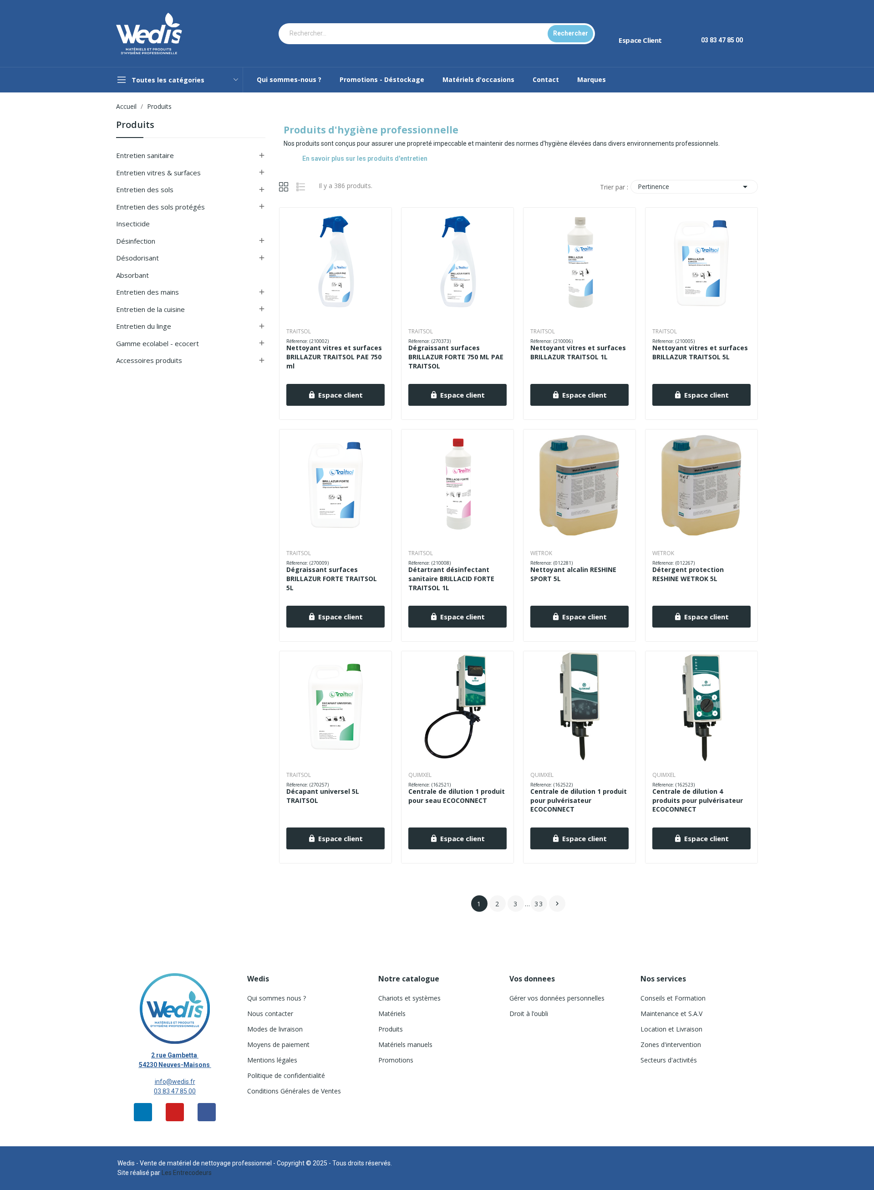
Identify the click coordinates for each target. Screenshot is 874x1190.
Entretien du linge (143, 326)
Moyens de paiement (278, 1044)
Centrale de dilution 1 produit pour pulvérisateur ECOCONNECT (578, 800)
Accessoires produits (149, 360)
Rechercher (570, 33)
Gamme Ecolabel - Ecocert (157, 343)
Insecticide (133, 223)
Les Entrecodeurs (187, 1172)
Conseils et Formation (673, 998)
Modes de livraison (275, 1029)
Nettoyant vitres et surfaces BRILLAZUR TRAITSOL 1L (578, 352)
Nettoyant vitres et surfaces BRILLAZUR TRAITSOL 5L (700, 352)
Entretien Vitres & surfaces (158, 172)
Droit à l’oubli (528, 1013)
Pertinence (694, 186)
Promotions (395, 1060)
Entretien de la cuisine (150, 309)
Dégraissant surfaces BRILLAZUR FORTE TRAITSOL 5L (331, 578)
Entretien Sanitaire (145, 155)
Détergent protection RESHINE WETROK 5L (688, 574)
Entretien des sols (144, 189)
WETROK (541, 553)
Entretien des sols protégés (160, 206)
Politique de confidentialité (286, 1075)
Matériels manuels (405, 1044)
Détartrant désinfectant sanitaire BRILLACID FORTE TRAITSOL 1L (451, 578)
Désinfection (135, 240)
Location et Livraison (671, 1029)
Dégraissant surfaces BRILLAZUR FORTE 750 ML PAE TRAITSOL (455, 356)
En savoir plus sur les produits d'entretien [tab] (364, 158)
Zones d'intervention (670, 1044)
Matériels (392, 1013)
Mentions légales (272, 1060)
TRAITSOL (298, 331)
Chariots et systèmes (409, 998)
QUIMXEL (420, 775)
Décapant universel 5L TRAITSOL (322, 796)
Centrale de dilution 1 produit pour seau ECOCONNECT (456, 796)
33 (539, 903)
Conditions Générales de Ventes (294, 1091)
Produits (135, 125)
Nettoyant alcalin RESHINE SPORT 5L (573, 574)
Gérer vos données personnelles (557, 998)
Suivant (557, 903)
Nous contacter (270, 1013)
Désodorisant (137, 257)
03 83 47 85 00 (175, 1091)
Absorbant (132, 275)
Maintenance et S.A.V (671, 1013)
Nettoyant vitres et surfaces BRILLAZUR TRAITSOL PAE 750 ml (334, 356)
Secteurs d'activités (668, 1060)
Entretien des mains (147, 291)
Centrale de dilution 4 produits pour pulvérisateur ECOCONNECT (697, 800)
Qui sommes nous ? (276, 998)
